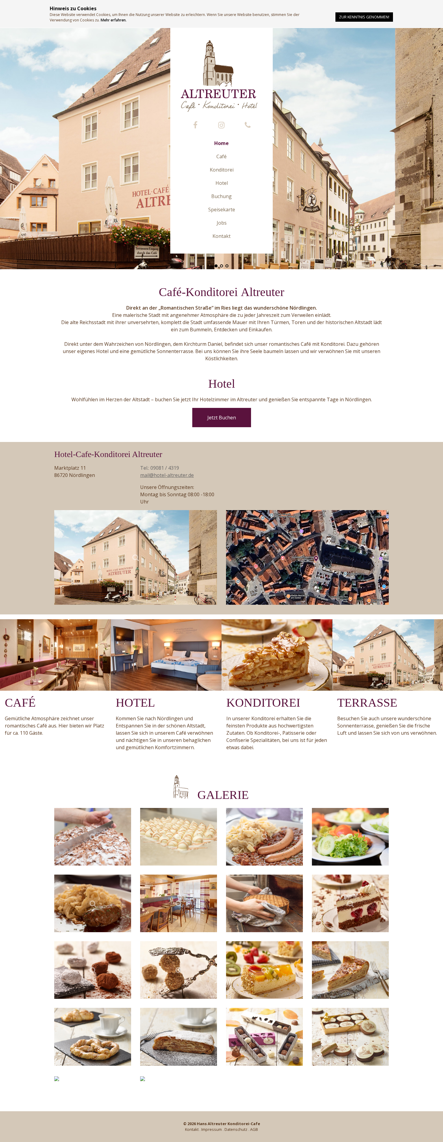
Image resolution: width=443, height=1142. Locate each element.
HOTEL (135, 702)
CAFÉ (20, 702)
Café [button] (221, 156)
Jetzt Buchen (221, 417)
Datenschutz (236, 1129)
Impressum (211, 1129)
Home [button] (221, 143)
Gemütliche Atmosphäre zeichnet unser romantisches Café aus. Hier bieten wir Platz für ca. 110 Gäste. (54, 725)
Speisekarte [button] (221, 209)
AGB (254, 1129)
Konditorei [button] (222, 169)
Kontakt (192, 1129)
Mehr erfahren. (114, 20)
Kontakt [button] (221, 236)
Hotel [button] (221, 183)
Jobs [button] (222, 222)
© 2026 (221, 1123)
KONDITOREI (263, 702)
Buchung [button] (221, 196)
